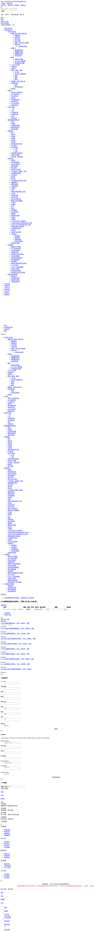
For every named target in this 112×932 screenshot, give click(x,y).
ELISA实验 (14, 265)
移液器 (13, 204)
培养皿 (13, 136)
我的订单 (11, 5)
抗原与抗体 (11, 107)
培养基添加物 (15, 125)
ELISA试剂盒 (15, 103)
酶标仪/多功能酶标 (17, 201)
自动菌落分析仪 (16, 228)
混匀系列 (14, 175)
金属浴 (13, 230)
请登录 (3, 3)
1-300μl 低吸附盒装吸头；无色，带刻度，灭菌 (15, 649)
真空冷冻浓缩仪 (16, 199)
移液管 (13, 138)
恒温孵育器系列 (16, 173)
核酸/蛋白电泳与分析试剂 (19, 33)
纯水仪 (13, 193)
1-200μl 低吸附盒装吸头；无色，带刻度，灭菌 (15, 654)
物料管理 (14, 276)
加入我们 (7, 877)
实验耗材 (10, 131)
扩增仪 (13, 202)
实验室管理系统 (13, 274)
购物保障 (7, 835)
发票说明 (7, 864)
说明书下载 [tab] (7, 614)
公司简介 (7, 874)
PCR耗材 (14, 145)
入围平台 (7, 287)
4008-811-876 (4, 21)
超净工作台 (14, 197)
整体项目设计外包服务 (18, 272)
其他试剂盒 (14, 101)
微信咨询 (7, 924)
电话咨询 (7, 921)
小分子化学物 (15, 64)
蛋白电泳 (17, 39)
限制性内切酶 (19, 59)
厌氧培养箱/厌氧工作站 (18, 191)
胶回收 (13, 98)
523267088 (7, 918)
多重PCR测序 (15, 269)
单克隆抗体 (14, 112)
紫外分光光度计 (16, 169)
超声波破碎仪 (15, 162)
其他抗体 (14, 118)
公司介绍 (7, 283)
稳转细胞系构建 (16, 270)
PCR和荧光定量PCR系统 (18, 180)
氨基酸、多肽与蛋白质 (18, 81)
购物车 (17, 5)
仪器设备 (10, 158)
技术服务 (10, 245)
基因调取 (14, 261)
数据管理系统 (15, 280)
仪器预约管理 (15, 278)
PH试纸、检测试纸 (17, 156)
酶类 (12, 57)
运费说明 (7, 855)
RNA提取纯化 (15, 94)
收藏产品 (4, 605)
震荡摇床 (14, 210)
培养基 (13, 123)
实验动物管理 (15, 281)
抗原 (12, 116)
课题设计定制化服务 (17, 254)
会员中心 (3, 5)
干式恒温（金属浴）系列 (19, 171)
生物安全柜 (14, 195)
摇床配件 (17, 237)
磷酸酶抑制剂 (19, 52)
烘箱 (12, 208)
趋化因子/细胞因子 (20, 74)
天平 (12, 206)
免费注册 (9, 3)
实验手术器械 (15, 155)
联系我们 (7, 294)
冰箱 (12, 190)
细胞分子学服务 (16, 247)
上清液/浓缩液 (22, 46)
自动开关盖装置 (16, 232)
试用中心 (7, 293)
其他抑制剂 (18, 55)
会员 (2, 802)
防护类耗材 (14, 147)
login (6, 738)
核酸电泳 (17, 37)
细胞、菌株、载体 (16, 70)
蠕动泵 (13, 177)
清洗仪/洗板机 (15, 164)
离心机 (13, 179)
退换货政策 (7, 865)
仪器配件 (14, 234)
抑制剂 (13, 48)
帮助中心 (23, 5)
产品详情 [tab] (7, 613)
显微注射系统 (15, 215)
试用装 (13, 68)
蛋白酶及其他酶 (19, 63)
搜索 (2, 11)
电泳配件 (17, 236)
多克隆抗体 (14, 114)
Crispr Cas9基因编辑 (17, 267)
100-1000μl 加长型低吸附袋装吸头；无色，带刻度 (16, 669)
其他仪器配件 (19, 241)
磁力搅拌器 (14, 212)
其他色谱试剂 (19, 87)
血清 (12, 121)
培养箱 (13, 188)
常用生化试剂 (12, 31)
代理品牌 (7, 285)
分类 (2, 795)
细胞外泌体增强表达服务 (19, 263)
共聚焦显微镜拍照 (16, 258)
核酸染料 (17, 35)
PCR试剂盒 (14, 96)
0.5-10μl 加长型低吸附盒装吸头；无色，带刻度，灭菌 (17, 659)
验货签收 (7, 857)
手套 (16, 151)
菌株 (16, 77)
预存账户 (7, 845)
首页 (8, 28)
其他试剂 (17, 44)
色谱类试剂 (14, 83)
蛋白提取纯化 (15, 99)
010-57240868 (5, 23)
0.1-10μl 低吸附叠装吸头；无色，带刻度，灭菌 (15, 633)
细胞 (16, 76)
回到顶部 (7, 929)
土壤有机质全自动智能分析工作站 (21, 223)
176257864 (7, 916)
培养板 (13, 140)
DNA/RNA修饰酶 (20, 61)
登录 (41, 609)
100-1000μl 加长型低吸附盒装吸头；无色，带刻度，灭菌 (18, 638)
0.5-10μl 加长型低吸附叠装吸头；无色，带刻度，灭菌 (17, 628)
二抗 (12, 110)
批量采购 (7, 831)
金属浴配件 (18, 239)
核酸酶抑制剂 (19, 53)
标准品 (13, 88)
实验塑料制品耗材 (16, 153)
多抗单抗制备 (15, 256)
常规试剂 (14, 66)
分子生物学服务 (16, 248)
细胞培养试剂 (15, 127)
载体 (16, 79)
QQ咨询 (6, 914)
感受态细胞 (14, 129)
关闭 (2, 788)
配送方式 (7, 853)
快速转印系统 (15, 243)
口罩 (16, 149)
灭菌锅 (13, 219)
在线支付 (7, 841)
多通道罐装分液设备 (17, 226)
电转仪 (13, 217)
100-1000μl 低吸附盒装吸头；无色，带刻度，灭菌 (16, 643)
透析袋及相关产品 (16, 144)
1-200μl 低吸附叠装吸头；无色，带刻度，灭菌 (15, 623)
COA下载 (7, 867)
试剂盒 (10, 90)
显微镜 (13, 213)
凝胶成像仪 (14, 166)
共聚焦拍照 (14, 252)
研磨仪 (13, 160)
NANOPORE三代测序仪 (18, 221)
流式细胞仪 (14, 186)
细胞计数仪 (14, 184)
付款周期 (7, 847)
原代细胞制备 (15, 259)
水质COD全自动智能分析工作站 (21, 224)
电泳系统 (14, 167)
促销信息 (7, 289)
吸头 (12, 133)
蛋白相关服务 (15, 250)
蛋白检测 (17, 41)
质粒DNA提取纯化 (17, 92)
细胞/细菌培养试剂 (13, 120)
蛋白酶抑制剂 (19, 50)
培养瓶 (13, 142)
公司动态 (7, 291)
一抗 (12, 109)
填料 (16, 85)
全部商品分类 (8, 30)
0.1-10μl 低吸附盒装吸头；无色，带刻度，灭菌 (15, 664)
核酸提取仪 (14, 182)
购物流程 (7, 833)
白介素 (17, 72)
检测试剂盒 (14, 105)
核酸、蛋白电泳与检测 (22, 42)
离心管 (13, 134)
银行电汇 (7, 843)
